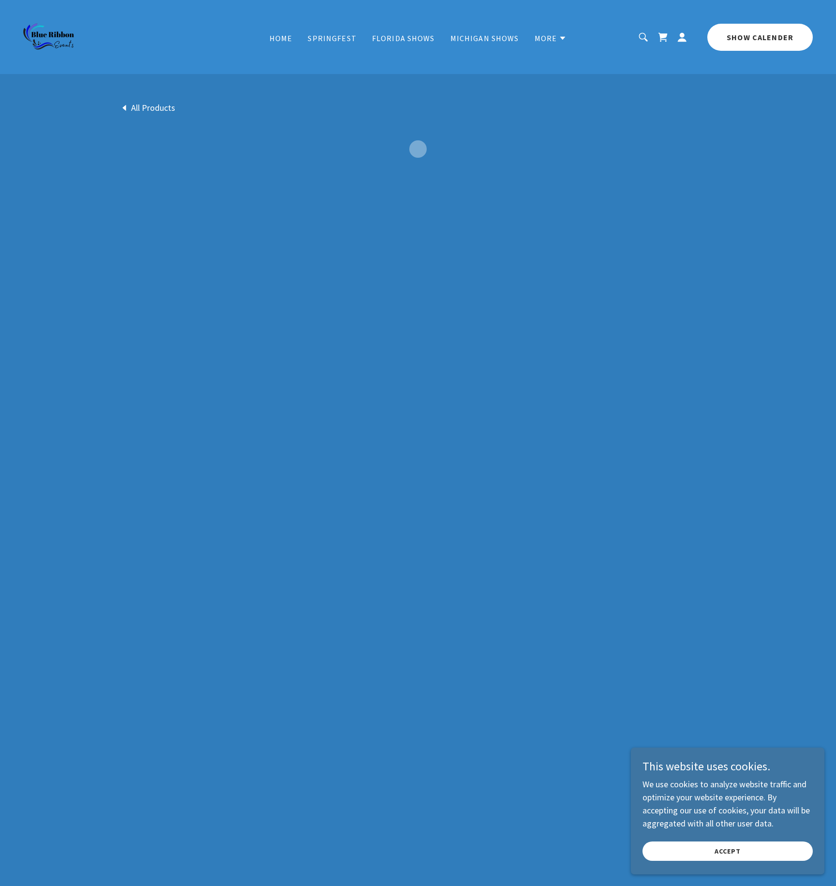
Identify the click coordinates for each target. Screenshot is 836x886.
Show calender (760, 37)
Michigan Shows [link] (484, 38)
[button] (551, 38)
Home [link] (281, 38)
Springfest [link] (332, 38)
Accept (728, 851)
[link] (48, 36)
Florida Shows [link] (403, 38)
